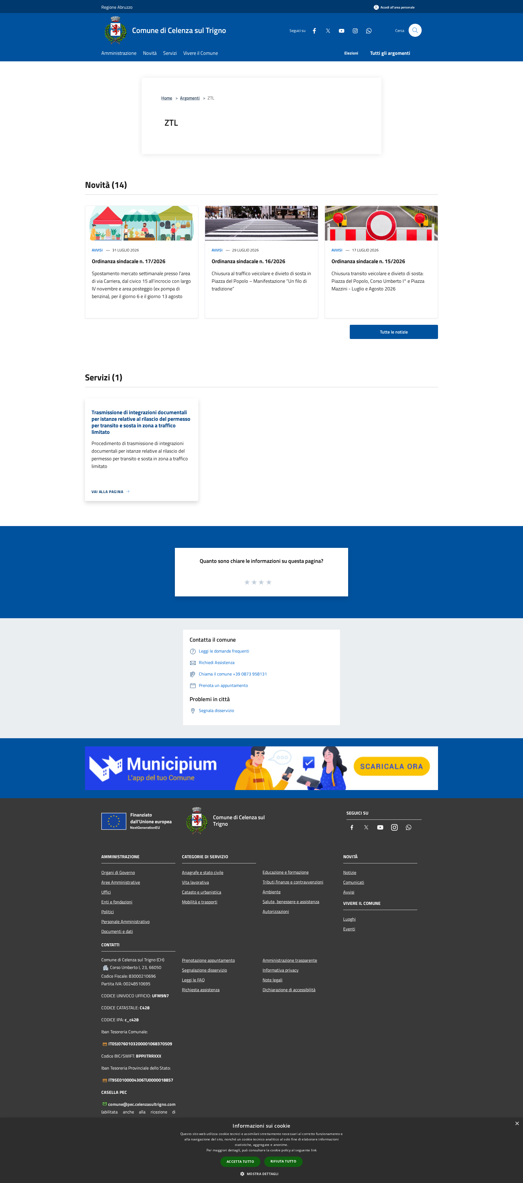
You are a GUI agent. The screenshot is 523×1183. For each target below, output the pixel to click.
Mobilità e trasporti (199, 902)
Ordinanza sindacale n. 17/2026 (128, 261)
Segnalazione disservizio (204, 970)
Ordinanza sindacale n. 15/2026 (368, 261)
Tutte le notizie (394, 332)
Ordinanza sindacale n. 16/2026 (248, 261)
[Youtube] (339, 30)
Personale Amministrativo (125, 921)
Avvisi (97, 250)
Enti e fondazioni (116, 902)
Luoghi (349, 919)
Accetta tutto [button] (240, 1161)
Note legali (272, 980)
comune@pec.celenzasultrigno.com (141, 1104)
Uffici (106, 892)
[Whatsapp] (366, 30)
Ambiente (272, 891)
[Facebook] (312, 30)
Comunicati (353, 882)
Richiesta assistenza (201, 989)
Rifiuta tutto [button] (283, 1161)
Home (166, 98)
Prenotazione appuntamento (208, 960)
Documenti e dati (117, 931)
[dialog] (261, 1150)
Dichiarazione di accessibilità (289, 989)
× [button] (517, 1124)
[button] (261, 1173)
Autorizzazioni (276, 911)
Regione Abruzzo (116, 7)
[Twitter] (325, 30)
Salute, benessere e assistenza (291, 901)
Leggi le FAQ (193, 980)
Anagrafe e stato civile (202, 872)
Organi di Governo (118, 872)
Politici (107, 911)
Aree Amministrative (120, 882)
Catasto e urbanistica (201, 892)
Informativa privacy (281, 970)
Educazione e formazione (286, 872)
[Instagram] (353, 30)
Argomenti (190, 98)
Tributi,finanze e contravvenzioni (293, 882)
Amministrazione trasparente (290, 960)
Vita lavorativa (195, 882)
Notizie (349, 872)
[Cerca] (415, 30)
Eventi (349, 929)
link (314, 1150)
